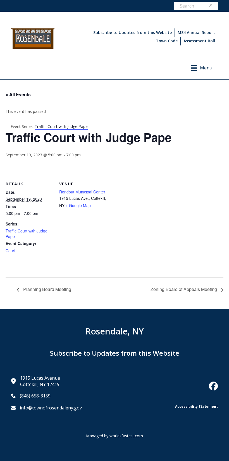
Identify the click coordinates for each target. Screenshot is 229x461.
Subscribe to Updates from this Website (132, 32)
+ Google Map (78, 205)
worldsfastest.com (126, 435)
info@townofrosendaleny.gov (51, 408)
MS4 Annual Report (196, 32)
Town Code (167, 40)
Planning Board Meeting (46, 289)
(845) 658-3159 (35, 396)
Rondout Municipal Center (82, 192)
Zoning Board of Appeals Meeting (184, 289)
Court (10, 250)
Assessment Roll (199, 40)
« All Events (18, 94)
